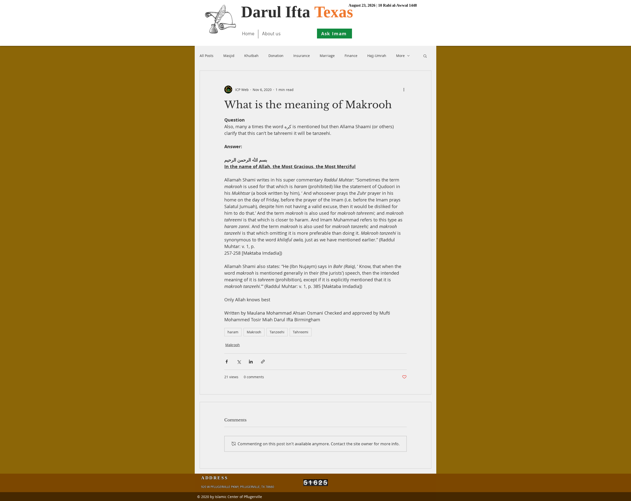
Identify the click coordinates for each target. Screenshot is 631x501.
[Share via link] (263, 361)
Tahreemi (300, 332)
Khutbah (251, 55)
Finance (351, 55)
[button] (425, 56)
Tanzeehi (277, 332)
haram (233, 332)
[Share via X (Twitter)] (238, 361)
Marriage (327, 55)
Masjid (228, 55)
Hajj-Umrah (376, 55)
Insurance (301, 55)
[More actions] (404, 89)
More (400, 55)
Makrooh (254, 332)
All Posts (206, 55)
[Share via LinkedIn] (250, 361)
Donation (275, 55)
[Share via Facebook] (226, 361)
